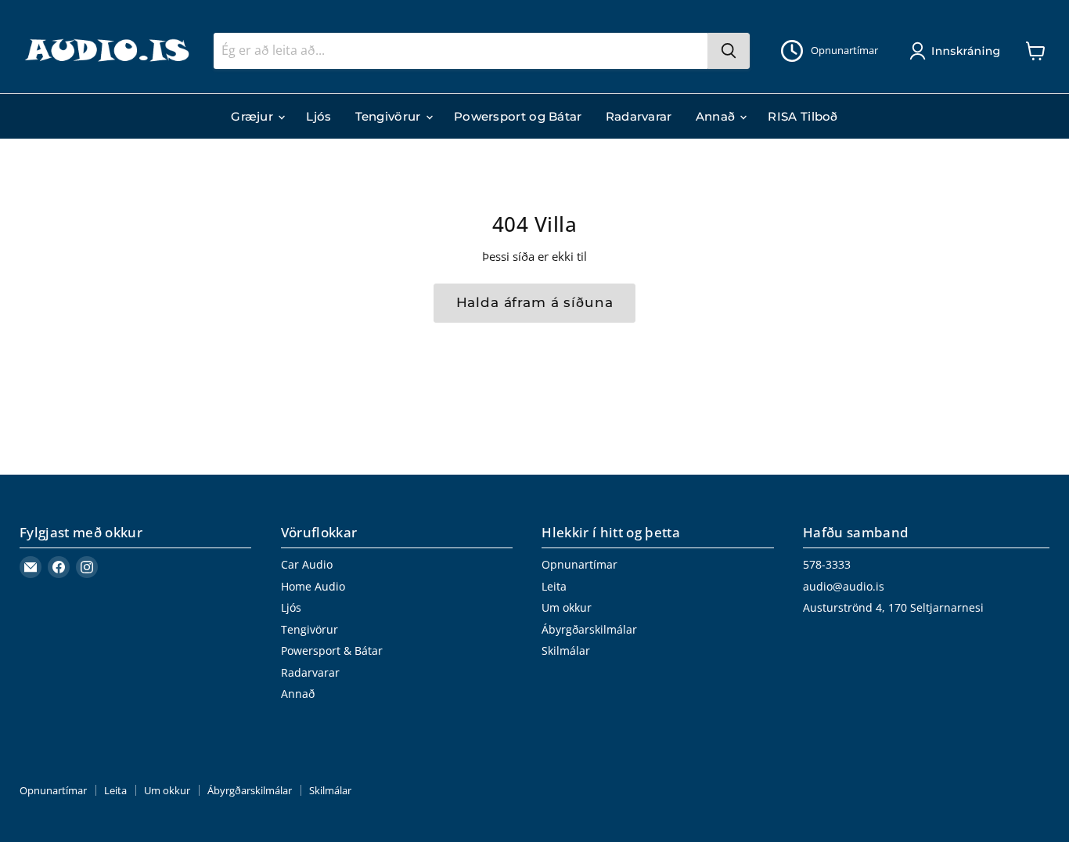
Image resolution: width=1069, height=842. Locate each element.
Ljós (318, 116)
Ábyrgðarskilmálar (589, 629)
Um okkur (567, 607)
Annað (717, 116)
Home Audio (313, 586)
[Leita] (728, 51)
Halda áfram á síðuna (535, 302)
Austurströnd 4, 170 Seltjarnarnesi (893, 607)
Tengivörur (389, 116)
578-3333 (827, 564)
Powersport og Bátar (518, 116)
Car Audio (307, 564)
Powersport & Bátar (332, 650)
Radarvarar (639, 116)
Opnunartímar (579, 564)
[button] (957, 51)
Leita (554, 586)
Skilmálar (566, 650)
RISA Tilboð (802, 116)
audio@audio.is (843, 586)
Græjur (253, 116)
